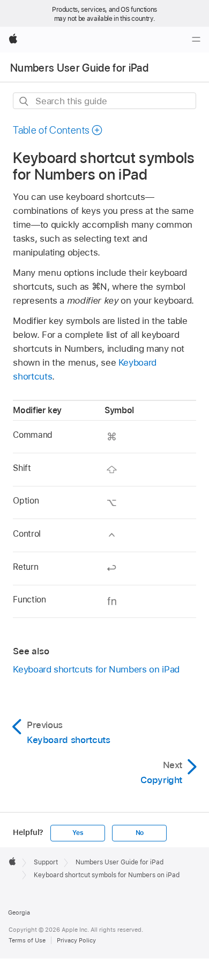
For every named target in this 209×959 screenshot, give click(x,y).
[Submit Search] (24, 101)
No (140, 833)
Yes (77, 833)
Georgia (19, 912)
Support (46, 862)
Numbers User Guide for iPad (79, 67)
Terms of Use (27, 940)
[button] (58, 130)
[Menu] (196, 39)
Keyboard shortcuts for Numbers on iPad (96, 669)
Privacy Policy (76, 940)
